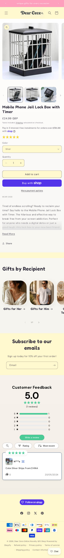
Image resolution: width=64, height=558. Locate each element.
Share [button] (9, 243)
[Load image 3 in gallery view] (48, 94)
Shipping (19, 123)
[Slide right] (60, 95)
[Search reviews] (7, 446)
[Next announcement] (58, 3)
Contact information (42, 550)
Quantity (6, 156)
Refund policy (20, 545)
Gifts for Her (12, 309)
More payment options (32, 190)
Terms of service (52, 545)
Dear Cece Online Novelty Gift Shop (30, 541)
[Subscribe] (54, 365)
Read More (8, 233)
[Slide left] (3, 95)
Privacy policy (35, 545)
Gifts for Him (40, 309)
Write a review (32, 437)
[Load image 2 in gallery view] (32, 94)
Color (5, 143)
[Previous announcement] (5, 3)
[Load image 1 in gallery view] (15, 94)
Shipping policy (23, 550)
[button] (6, 13)
